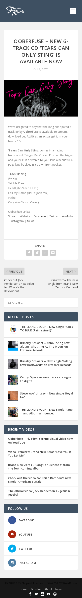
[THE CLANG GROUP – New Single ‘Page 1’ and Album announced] (13, 412)
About (48, 589)
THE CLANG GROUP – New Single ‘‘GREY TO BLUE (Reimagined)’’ (46, 328)
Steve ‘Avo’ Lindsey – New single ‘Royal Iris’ (46, 395)
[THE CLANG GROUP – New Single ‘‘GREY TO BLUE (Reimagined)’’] (13, 329)
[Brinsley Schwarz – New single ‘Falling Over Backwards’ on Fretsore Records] (13, 364)
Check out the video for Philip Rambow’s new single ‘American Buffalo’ (39, 479)
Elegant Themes (32, 583)
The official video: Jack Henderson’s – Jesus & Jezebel (39, 492)
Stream (13, 216)
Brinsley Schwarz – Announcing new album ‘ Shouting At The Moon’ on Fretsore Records (44, 346)
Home (23, 589)
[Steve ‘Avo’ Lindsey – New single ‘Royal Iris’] (13, 396)
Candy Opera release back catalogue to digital (45, 379)
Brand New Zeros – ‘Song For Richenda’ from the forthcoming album (39, 466)
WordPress (69, 583)
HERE (33, 188)
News (30, 221)
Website (25, 216)
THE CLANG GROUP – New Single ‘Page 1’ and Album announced (46, 411)
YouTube (67, 216)
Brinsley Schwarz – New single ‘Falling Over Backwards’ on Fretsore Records (46, 363)
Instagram (17, 221)
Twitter (54, 216)
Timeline (35, 589)
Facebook (39, 216)
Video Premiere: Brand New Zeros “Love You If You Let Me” (39, 453)
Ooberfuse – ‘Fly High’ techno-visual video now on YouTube (40, 440)
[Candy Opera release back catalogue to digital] (13, 380)
